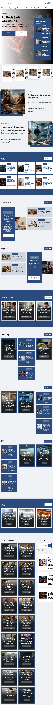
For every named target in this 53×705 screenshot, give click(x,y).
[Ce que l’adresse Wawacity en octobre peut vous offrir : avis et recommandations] (39, 168)
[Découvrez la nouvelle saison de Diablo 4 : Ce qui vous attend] (43, 579)
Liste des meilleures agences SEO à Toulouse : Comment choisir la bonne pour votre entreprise (12, 483)
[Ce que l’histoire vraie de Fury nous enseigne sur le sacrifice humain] (21, 168)
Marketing (5, 334)
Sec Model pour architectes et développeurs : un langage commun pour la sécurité (46, 42)
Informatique (7, 297)
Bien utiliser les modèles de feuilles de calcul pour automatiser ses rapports (9, 640)
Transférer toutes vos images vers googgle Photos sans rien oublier (45, 53)
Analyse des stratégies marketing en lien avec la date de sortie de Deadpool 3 (12, 467)
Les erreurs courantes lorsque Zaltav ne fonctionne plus (47, 412)
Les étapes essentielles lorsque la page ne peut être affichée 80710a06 (12, 452)
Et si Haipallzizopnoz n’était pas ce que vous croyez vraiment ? (27, 622)
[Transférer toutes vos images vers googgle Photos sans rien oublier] (38, 53)
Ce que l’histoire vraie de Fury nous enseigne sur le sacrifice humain (29, 168)
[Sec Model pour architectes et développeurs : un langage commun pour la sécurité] (38, 41)
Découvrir (48, 297)
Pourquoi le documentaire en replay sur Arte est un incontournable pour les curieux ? (11, 182)
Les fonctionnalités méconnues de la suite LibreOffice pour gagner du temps (26, 675)
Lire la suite (48, 158)
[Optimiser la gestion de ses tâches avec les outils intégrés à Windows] (20, 73)
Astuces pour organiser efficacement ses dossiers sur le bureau (9, 694)
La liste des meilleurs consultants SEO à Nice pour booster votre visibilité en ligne (27, 456)
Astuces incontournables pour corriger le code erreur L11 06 (47, 398)
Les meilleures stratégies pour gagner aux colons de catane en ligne (44, 350)
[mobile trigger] (2, 3)
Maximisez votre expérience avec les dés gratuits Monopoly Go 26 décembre (30, 374)
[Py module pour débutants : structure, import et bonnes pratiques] (33, 72)
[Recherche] (45, 3)
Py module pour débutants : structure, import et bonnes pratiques (9, 311)
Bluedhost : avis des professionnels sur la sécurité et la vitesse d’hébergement (26, 403)
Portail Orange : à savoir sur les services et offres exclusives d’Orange (44, 518)
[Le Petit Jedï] (10, 3)
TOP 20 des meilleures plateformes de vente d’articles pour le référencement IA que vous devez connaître (44, 454)
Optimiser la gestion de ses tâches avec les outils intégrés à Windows (44, 224)
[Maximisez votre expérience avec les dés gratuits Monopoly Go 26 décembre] (22, 373)
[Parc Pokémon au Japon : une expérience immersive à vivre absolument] (21, 182)
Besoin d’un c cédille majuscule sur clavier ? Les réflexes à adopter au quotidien (8, 219)
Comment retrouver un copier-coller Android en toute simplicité (9, 658)
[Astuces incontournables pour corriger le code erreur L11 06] (39, 397)
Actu (3, 158)
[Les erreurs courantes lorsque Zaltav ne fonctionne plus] (39, 411)
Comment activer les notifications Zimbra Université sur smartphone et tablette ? (18, 269)
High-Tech (44, 25)
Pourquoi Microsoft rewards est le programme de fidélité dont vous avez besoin (29, 358)
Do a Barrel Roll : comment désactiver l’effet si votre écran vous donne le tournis (27, 585)
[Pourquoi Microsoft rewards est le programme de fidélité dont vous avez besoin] (22, 358)
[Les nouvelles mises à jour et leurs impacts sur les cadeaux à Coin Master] (39, 182)
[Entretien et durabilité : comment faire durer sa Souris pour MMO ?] (7, 74)
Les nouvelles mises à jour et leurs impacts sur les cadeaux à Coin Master (47, 182)
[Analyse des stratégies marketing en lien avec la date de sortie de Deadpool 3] (4, 466)
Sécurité (4, 388)
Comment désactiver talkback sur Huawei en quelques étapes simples (9, 675)
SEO (2, 441)
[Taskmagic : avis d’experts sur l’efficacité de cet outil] (22, 344)
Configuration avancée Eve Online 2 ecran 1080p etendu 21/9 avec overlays (46, 30)
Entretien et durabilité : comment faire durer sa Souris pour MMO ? (44, 213)
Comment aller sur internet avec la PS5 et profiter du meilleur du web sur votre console (9, 517)
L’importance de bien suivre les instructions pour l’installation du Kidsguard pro (44, 311)
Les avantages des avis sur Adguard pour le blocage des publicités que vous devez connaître (47, 426)
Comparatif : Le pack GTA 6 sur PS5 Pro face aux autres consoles (27, 640)
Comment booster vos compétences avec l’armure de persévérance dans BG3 (11, 168)
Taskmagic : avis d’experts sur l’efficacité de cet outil (29, 344)
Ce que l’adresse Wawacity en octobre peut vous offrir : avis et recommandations (48, 168)
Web (3, 504)
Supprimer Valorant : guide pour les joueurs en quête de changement (26, 311)
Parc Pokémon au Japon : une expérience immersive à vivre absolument (29, 182)
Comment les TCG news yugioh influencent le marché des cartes (8, 349)
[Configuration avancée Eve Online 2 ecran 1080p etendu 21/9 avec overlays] (38, 29)
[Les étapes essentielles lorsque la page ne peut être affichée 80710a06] (4, 451)
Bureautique (6, 203)
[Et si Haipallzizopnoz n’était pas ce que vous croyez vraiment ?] (46, 72)
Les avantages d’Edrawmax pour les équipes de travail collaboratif (26, 518)
